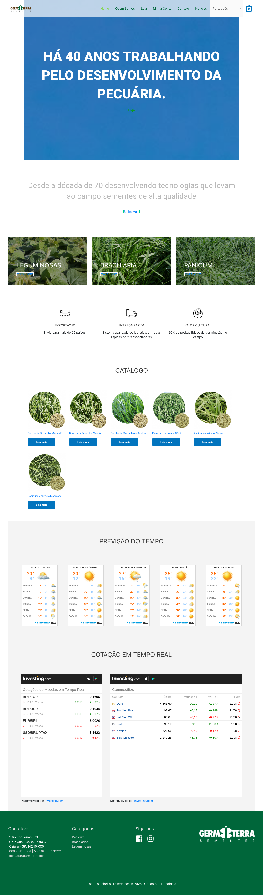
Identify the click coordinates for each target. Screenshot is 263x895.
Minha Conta (162, 8)
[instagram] (151, 838)
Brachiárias (80, 842)
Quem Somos (125, 8)
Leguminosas (81, 846)
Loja (144, 8)
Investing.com (54, 800)
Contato (183, 8)
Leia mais (41, 442)
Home (104, 8)
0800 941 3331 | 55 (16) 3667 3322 (35, 851)
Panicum (78, 837)
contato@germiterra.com (27, 856)
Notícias (201, 8)
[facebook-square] (141, 838)
